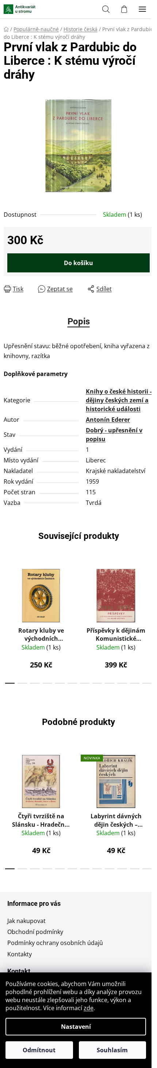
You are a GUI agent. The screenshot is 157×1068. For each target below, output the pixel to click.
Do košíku (78, 263)
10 (134, 683)
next (149, 591)
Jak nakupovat (26, 921)
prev (8, 591)
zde (88, 1008)
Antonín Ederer (108, 420)
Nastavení (76, 1027)
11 (147, 683)
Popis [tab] (79, 321)
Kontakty (19, 954)
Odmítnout (39, 1050)
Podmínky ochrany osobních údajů (55, 943)
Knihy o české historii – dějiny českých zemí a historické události (119, 400)
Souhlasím (112, 1050)
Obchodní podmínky (35, 932)
